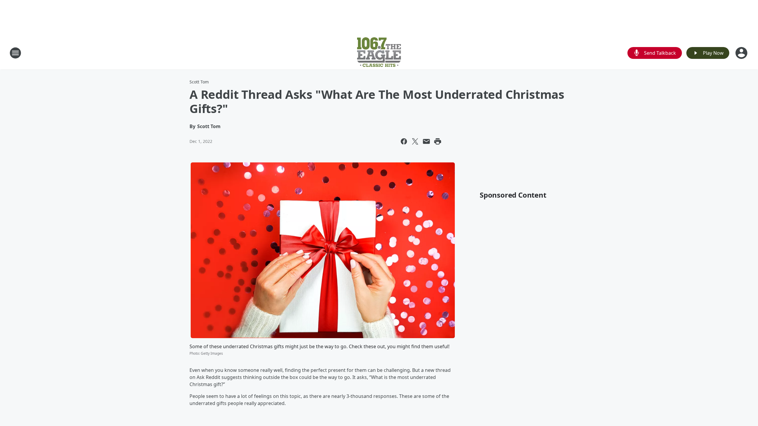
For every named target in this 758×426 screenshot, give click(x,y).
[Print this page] (437, 141)
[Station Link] (379, 52)
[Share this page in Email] (426, 141)
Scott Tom (199, 82)
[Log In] (742, 53)
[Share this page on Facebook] (404, 141)
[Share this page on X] (415, 141)
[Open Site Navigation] (15, 53)
